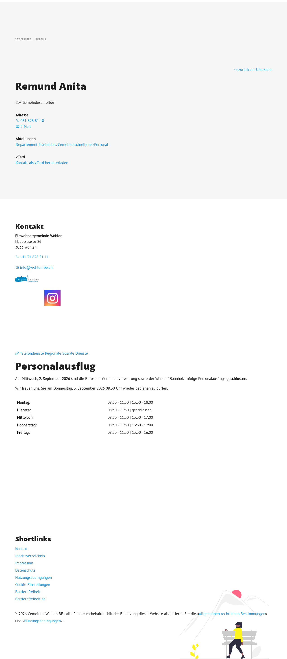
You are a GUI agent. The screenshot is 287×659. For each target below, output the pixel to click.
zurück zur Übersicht (255, 69)
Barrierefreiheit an (30, 598)
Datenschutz (25, 570)
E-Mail (25, 126)
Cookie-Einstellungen (32, 584)
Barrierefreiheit (28, 591)
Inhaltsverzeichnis (30, 555)
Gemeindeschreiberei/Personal (83, 144)
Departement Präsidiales (36, 144)
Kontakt (21, 548)
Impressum (24, 563)
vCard (20, 156)
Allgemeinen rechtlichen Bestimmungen (232, 613)
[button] (52, 298)
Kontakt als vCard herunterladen (42, 162)
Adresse (22, 115)
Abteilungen (26, 138)
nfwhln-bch (36, 267)
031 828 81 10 (32, 120)
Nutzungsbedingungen (33, 577)
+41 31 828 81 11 (34, 256)
